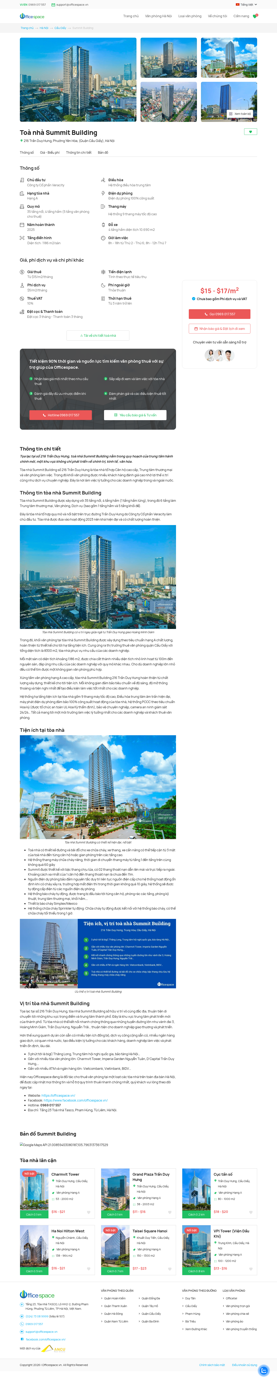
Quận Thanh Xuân (115, 1306)
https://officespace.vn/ (58, 1095)
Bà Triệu (190, 1321)
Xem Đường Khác (196, 1329)
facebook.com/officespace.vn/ (45, 1339)
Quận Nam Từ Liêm (116, 1321)
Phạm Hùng (192, 1314)
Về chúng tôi (217, 16)
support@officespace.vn (72, 4)
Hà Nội (44, 28)
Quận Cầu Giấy (151, 1314)
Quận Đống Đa (151, 1298)
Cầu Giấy (60, 28)
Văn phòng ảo (234, 1321)
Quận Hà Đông (113, 1314)
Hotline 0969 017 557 (63, 415)
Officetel (231, 1298)
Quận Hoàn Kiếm (115, 1298)
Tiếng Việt (246, 4)
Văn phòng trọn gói (238, 1306)
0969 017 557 (37, 4)
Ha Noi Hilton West (68, 1230)
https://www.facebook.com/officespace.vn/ (76, 1100)
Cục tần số (223, 1174)
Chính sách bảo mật (212, 1365)
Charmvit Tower (65, 1174)
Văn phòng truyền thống (241, 1329)
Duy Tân (190, 1298)
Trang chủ (131, 16)
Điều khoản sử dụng (244, 1365)
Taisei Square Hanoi (150, 1230)
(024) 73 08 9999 (37, 1316)
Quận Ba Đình (150, 1321)
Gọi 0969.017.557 (222, 314)
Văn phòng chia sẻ (237, 1314)
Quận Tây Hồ (150, 1306)
